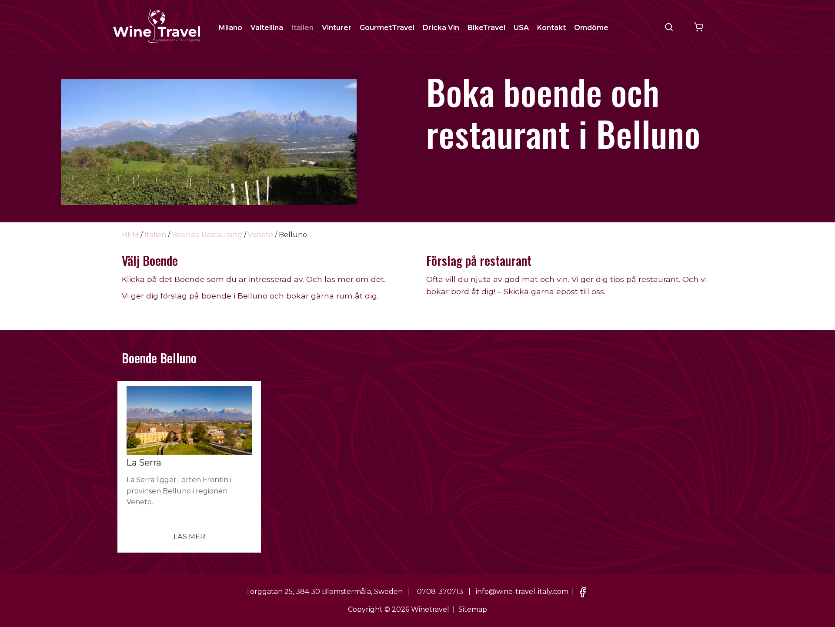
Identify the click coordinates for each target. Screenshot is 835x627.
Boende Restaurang (207, 235)
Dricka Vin (441, 27)
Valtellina (266, 27)
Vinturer (336, 27)
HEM (130, 235)
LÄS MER (189, 537)
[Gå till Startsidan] (156, 25)
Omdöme (591, 27)
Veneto (260, 235)
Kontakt (551, 27)
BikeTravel (486, 27)
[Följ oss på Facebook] (583, 591)
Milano (230, 27)
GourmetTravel (387, 27)
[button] (669, 27)
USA (521, 27)
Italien (302, 27)
